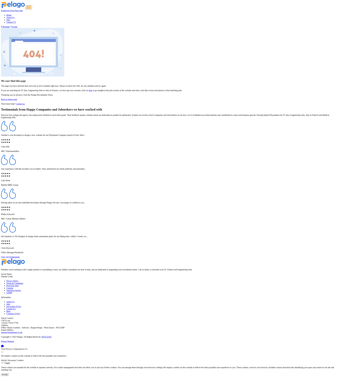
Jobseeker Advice (13, 290)
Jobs (8, 20)
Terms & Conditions (14, 283)
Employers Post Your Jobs (12, 10)
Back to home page (9, 99)
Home (8, 15)
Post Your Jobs (12, 286)
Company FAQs (13, 314)
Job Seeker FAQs (13, 306)
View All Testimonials (10, 257)
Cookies (9, 288)
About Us (10, 17)
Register (6, 27)
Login (14, 27)
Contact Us (11, 309)
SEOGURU (46, 337)
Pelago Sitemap (7, 341)
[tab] (169, 361)
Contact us (20, 104)
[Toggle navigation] (28, 7)
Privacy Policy (12, 281)
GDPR (9, 293)
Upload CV (11, 22)
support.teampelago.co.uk (11, 332)
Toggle (7, 363)
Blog (8, 311)
